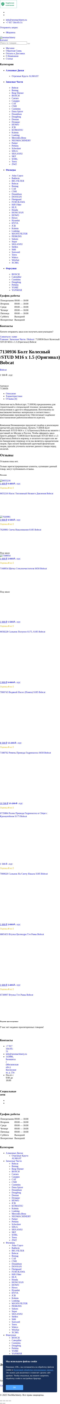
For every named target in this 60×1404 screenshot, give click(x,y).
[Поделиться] (4, 1400)
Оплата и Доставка (15, 53)
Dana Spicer (17, 111)
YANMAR (17, 290)
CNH (14, 106)
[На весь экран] (7, 1400)
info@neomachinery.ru (16, 20)
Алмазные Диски (15, 70)
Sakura (15, 239)
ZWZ (14, 164)
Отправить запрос (9, 27)
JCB (14, 127)
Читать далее (10, 550)
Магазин (10, 48)
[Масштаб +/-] (10, 1400)
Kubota (15, 132)
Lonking (16, 135)
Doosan (15, 119)
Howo (14, 218)
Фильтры (11, 170)
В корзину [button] (8, 514)
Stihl (14, 249)
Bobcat (15, 87)
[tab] (33, 393)
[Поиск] (29, 43)
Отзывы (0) (11, 399)
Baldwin (16, 178)
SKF (14, 156)
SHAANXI (17, 153)
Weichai (15, 260)
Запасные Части (14, 82)
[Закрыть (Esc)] (1, 1400)
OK (14, 1387)
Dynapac (16, 122)
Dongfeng (16, 116)
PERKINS (17, 236)
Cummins (16, 109)
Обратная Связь (14, 51)
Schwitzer (16, 148)
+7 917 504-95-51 (14, 22)
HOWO (15, 124)
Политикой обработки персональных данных (34, 1370)
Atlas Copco (17, 175)
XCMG (15, 262)
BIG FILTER (18, 181)
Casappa (16, 101)
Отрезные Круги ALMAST (25, 76)
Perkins (15, 145)
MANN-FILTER (20, 233)
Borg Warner (18, 93)
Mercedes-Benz (19, 138)
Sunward (16, 252)
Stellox (15, 247)
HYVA (15, 223)
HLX (14, 207)
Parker (15, 143)
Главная (4, 339)
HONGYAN (18, 212)
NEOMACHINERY (21, 140)
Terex (14, 161)
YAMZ (15, 287)
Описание (11, 393)
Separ (14, 241)
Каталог (4, 40)
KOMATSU (17, 130)
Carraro (15, 98)
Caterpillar (16, 277)
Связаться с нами (8, 336)
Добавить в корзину (30, 381)
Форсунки (11, 268)
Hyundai (16, 220)
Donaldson (17, 114)
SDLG (15, 151)
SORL (15, 159)
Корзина (10, 32)
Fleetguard (16, 199)
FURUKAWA (18, 202)
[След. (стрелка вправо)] (4, 1403)
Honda (15, 210)
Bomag (15, 90)
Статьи (9, 58)
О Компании (12, 56)
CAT (14, 103)
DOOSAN (17, 196)
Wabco (15, 257)
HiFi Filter (16, 204)
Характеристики (14, 396)
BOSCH (16, 95)
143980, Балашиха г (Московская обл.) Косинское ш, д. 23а (12, 1064)
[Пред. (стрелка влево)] (1, 1403)
